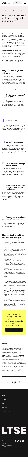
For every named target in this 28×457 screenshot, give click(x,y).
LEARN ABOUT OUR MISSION (14, 329)
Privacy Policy (4, 443)
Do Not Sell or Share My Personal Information (7, 446)
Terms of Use (4, 440)
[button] (24, 3)
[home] (6, 3)
